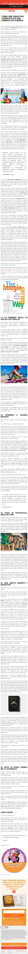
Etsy (8, 874)
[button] (26, 11)
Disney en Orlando (17, 39)
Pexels (9, 551)
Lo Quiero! (14, 915)
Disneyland (16, 115)
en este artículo (14, 31)
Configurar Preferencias (14, 947)
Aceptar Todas (14, 944)
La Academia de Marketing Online (16, 614)
